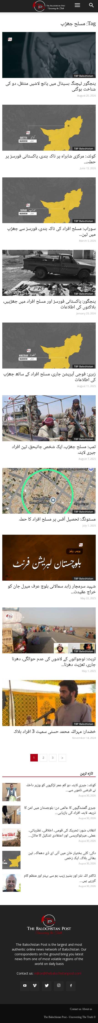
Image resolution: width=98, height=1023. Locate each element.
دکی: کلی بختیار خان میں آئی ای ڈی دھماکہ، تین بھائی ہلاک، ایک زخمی (62, 856)
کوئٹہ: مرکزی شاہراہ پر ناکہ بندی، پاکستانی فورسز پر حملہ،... (50, 159)
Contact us (75, 1009)
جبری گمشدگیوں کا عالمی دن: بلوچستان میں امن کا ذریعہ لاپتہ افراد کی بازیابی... (60, 810)
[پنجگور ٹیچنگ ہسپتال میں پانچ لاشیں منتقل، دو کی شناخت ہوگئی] (49, 55)
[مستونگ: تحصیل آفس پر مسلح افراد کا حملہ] (49, 491)
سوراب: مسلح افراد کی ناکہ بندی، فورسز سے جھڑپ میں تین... (51, 232)
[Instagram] (58, 986)
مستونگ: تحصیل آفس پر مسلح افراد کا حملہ (57, 520)
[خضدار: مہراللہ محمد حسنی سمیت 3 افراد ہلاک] (49, 703)
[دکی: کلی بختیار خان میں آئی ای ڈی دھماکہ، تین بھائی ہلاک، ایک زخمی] (11, 860)
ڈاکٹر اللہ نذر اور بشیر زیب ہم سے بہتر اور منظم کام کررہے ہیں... (60, 878)
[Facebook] (70, 986)
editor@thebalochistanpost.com (57, 973)
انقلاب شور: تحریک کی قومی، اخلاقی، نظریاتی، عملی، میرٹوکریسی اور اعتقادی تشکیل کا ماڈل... (62, 833)
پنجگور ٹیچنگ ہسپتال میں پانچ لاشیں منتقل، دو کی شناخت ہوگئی (50, 86)
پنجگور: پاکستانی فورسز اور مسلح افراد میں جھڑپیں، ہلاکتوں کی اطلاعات (49, 304)
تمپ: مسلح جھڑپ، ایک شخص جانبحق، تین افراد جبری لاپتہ (54, 450)
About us (87, 1009)
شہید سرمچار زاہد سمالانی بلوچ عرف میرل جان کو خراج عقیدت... (52, 589)
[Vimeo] (34, 986)
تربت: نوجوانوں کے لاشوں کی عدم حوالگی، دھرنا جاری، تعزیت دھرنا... (54, 662)
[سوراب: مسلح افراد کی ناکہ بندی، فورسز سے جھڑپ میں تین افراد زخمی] (49, 200)
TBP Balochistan (83, 75)
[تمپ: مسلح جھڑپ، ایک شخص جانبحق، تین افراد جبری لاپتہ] (49, 418)
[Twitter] (46, 986)
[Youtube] (24, 986)
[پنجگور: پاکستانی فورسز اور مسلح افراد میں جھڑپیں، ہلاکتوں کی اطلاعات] (49, 273)
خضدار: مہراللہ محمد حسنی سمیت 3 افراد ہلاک (55, 732)
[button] (91, 6)
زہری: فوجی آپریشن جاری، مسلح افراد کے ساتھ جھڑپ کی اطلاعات (49, 377)
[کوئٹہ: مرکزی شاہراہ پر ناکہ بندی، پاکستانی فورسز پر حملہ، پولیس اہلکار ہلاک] (49, 128)
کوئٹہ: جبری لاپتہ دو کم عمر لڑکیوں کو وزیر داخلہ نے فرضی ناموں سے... (61, 788)
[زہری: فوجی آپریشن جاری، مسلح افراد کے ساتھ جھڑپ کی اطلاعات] (49, 346)
